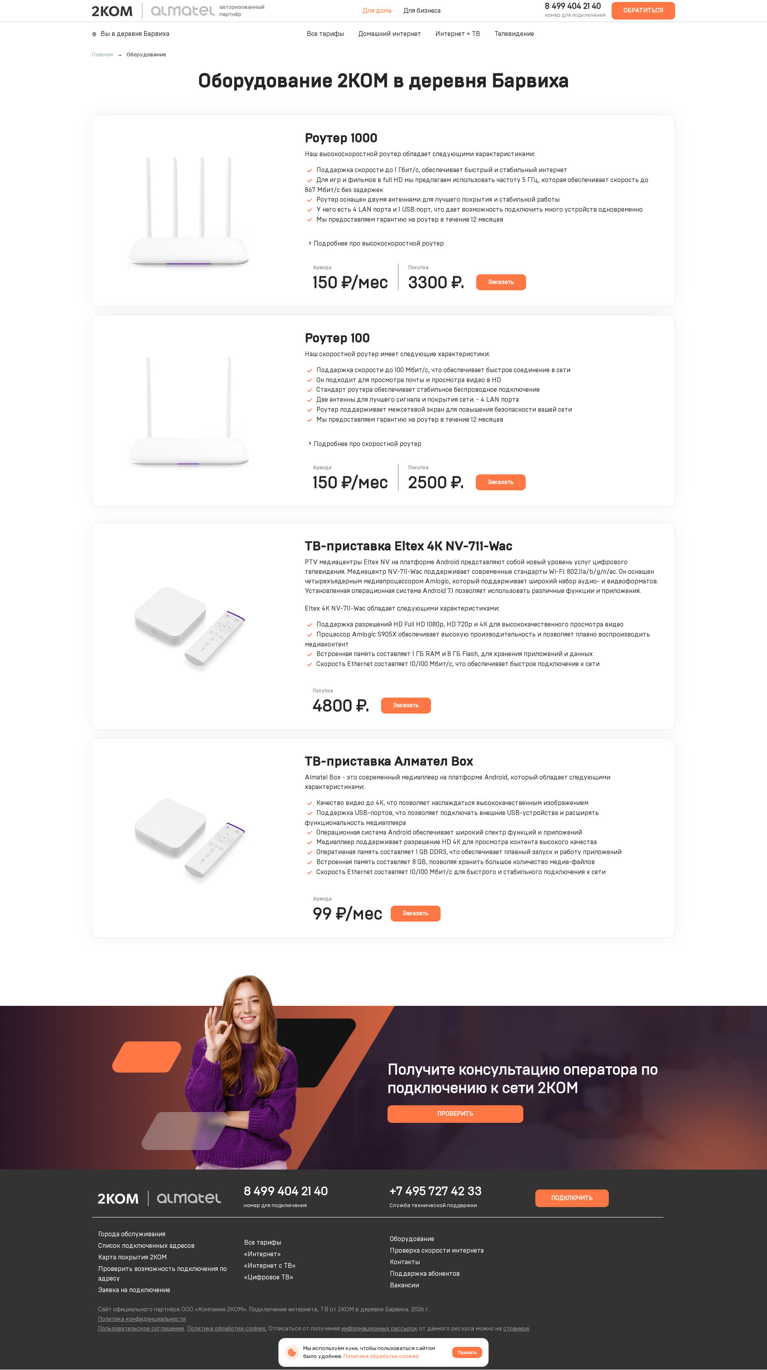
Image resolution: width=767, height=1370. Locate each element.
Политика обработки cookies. (227, 1329)
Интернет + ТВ (457, 34)
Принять (467, 1352)
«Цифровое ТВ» (268, 1277)
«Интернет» (262, 1254)
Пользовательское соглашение (141, 1329)
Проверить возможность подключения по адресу (162, 1274)
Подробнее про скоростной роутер (367, 444)
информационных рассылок (379, 1329)
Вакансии (404, 1285)
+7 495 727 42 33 (435, 1192)
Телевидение (514, 34)
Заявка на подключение (134, 1290)
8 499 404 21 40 (573, 6)
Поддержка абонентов (425, 1274)
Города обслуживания (131, 1234)
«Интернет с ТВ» (270, 1266)
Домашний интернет (389, 34)
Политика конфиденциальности (142, 1319)
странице (516, 1329)
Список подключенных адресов (146, 1246)
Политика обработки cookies (381, 1356)
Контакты (405, 1262)
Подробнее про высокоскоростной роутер (379, 243)
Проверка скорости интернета (437, 1250)
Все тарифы (325, 34)
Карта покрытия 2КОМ (132, 1257)
